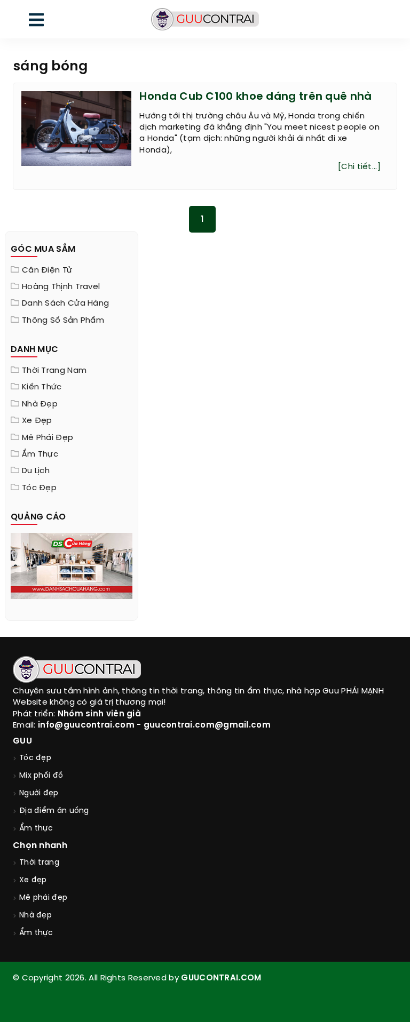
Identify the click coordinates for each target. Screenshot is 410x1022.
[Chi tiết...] (359, 167)
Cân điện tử (47, 270)
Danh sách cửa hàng (65, 303)
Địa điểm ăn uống (54, 811)
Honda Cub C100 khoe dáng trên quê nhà (255, 96)
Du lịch (36, 471)
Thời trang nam (54, 370)
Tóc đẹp (39, 488)
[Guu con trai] (204, 19)
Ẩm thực (40, 454)
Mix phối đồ (41, 776)
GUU (22, 741)
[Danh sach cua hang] (71, 565)
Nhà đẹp (40, 404)
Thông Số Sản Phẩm (63, 320)
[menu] (36, 22)
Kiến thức (42, 387)
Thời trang (39, 863)
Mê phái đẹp (47, 438)
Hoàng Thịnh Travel (61, 287)
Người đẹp (39, 793)
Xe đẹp (37, 421)
